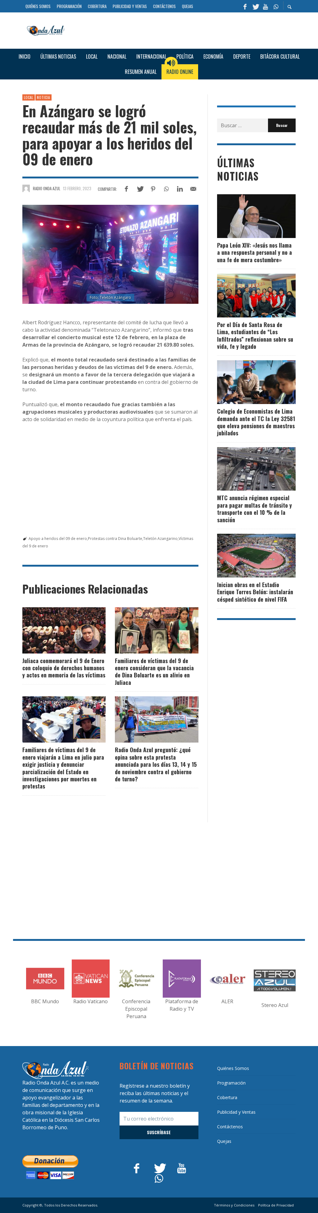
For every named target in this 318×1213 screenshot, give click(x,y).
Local (28, 97)
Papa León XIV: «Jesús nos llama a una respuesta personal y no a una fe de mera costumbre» (254, 252)
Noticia (43, 97)
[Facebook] (245, 6)
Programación (231, 1083)
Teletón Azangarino (160, 538)
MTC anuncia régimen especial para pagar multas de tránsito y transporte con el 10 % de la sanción (254, 508)
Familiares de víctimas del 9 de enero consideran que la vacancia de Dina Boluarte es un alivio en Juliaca (154, 671)
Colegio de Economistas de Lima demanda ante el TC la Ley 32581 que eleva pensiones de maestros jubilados (256, 422)
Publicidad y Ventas (236, 1112)
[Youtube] (265, 6)
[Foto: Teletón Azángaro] (110, 254)
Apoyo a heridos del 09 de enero (58, 538)
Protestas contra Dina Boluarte (115, 538)
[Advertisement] (183, 30)
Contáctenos (230, 1127)
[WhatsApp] (275, 6)
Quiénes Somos (233, 1068)
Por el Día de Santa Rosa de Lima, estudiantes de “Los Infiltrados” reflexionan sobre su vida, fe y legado (255, 335)
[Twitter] (255, 6)
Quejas (224, 1141)
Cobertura (227, 1097)
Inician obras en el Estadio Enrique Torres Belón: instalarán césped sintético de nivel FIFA (255, 592)
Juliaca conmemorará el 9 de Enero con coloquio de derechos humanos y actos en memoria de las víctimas (63, 668)
